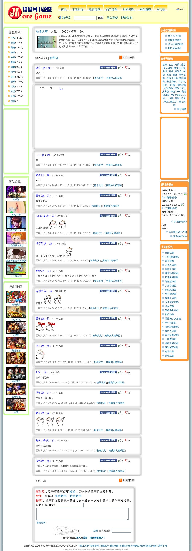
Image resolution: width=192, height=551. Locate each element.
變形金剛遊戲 (171, 335)
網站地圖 (114, 545)
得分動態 (112, 17)
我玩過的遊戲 (174, 48)
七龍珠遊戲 (170, 339)
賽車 (13, 62)
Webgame (176, 95)
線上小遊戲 (95, 549)
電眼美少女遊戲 (173, 318)
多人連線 (168, 68)
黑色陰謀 (16, 381)
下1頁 (131, 57)
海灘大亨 (42, 31)
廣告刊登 (162, 545)
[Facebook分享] (108, 68)
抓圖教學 (61, 496)
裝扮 (182, 68)
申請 (178, 36)
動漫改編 (171, 81)
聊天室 (66, 17)
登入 (78, 537)
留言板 (161, 9)
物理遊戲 (169, 355)
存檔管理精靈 (174, 40)
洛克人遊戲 (170, 265)
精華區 (54, 58)
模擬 (176, 68)
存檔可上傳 (172, 78)
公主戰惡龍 (16, 276)
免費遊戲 (125, 549)
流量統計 (104, 545)
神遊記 (16, 199)
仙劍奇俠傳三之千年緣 (16, 231)
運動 (13, 67)
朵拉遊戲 (169, 306)
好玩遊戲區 (110, 549)
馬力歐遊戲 (170, 294)
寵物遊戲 (169, 351)
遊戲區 (102, 549)
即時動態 (126, 17)
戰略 (13, 47)
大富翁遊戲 (170, 285)
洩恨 (171, 98)
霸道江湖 (16, 350)
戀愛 (177, 88)
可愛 (177, 64)
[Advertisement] (67, 118)
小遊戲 (65, 549)
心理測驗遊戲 (171, 256)
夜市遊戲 (169, 261)
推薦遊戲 (128, 9)
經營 (168, 74)
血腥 (164, 85)
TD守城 (181, 81)
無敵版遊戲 (170, 281)
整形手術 (16, 215)
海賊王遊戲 (170, 269)
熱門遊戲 (111, 9)
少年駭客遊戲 (171, 302)
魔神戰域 (16, 396)
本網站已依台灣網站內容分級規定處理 (138, 545)
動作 (13, 76)
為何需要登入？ (98, 537)
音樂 (13, 42)
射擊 (13, 81)
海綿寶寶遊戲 (171, 327)
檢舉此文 (98, 78)
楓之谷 (173, 101)
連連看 (178, 71)
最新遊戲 (94, 9)
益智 (13, 57)
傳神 (16, 366)
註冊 (85, 537)
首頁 (64, 9)
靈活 (183, 64)
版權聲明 (94, 545)
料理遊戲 (169, 314)
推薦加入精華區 (114, 78)
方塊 (13, 91)
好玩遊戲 (118, 549)
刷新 (95, 530)
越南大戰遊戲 (171, 343)
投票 (13, 101)
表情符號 (40, 522)
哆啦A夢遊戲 (171, 347)
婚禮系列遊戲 (171, 310)
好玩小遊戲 (86, 549)
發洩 (183, 98)
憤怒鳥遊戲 (170, 289)
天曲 (16, 412)
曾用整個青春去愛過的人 (16, 262)
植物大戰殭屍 (171, 277)
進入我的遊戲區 (176, 44)
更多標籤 (181, 109)
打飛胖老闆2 (170, 197)
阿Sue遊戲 (170, 322)
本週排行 (77, 9)
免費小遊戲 (77, 549)
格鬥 (13, 72)
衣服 (13, 96)
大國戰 (16, 335)
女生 (171, 64)
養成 (171, 71)
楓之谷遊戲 (170, 331)
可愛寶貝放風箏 (16, 245)
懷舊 (13, 52)
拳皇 (166, 101)
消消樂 (172, 85)
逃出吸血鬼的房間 (178, 232)
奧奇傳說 (16, 304)
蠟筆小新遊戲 (171, 273)
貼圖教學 (76, 496)
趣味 (165, 64)
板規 (73, 491)
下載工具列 (83, 545)
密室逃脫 (168, 88)
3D (178, 91)
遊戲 (70, 549)
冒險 (177, 98)
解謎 (175, 74)
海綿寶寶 (181, 85)
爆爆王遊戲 (170, 298)
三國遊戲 (169, 252)
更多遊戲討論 (180, 236)
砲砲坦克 (16, 320)
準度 (173, 91)
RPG (13, 38)
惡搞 (165, 71)
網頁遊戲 (145, 9)
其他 (13, 86)
